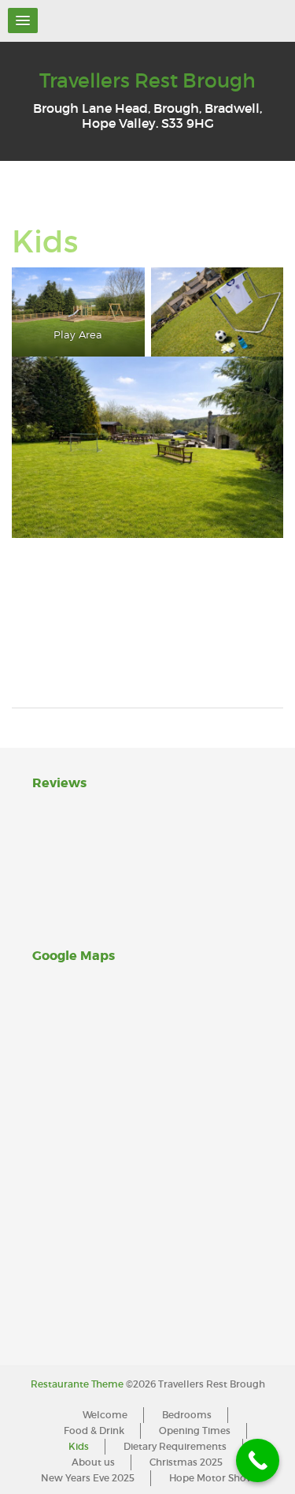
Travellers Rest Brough (147, 81)
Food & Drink (94, 1430)
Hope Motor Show (212, 1478)
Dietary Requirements (175, 1446)
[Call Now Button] (257, 1460)
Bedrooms (187, 1415)
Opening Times (194, 1430)
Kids (78, 1446)
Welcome (105, 1415)
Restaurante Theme (77, 1384)
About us (93, 1462)
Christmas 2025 (186, 1462)
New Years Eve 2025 (88, 1478)
